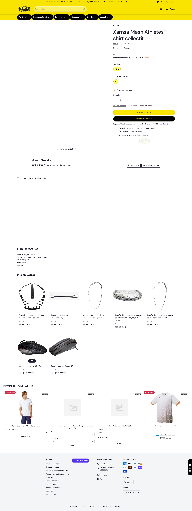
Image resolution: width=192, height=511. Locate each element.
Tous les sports (23, 260)
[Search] (84, 9)
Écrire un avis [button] (133, 165)
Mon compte (51, 494)
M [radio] (165, 434)
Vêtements (21, 262)
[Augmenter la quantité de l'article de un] (124, 100)
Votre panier (51, 491)
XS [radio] (157, 434)
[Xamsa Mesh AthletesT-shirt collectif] (29, 208)
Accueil (116, 25)
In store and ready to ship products (32, 257)
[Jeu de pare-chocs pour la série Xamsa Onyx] (64, 304)
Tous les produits (53, 487)
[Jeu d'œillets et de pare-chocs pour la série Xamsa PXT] (160, 304)
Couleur (100, 429)
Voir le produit (26, 410)
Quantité (117, 95)
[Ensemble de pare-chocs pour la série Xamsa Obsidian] (32, 304)
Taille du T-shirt (56, 439)
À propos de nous (53, 467)
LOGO (53, 432)
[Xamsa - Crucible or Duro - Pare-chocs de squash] (96, 304)
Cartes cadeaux (52, 481)
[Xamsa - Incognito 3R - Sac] (32, 354)
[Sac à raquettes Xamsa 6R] (64, 354)
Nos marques (51, 484)
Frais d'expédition (119, 106)
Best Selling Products (26, 254)
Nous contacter (52, 464)
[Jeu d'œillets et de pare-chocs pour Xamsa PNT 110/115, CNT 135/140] (128, 306)
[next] (186, 421)
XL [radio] (173, 434)
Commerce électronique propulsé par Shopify (104, 506)
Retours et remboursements (57, 474)
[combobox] (60, 9)
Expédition (50, 477)
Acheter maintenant (144, 119)
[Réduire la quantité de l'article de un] (116, 100)
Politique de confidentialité (57, 471)
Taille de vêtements (11, 429)
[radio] (165, 430)
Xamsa (20, 265)
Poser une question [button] (151, 165)
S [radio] (161, 434)
